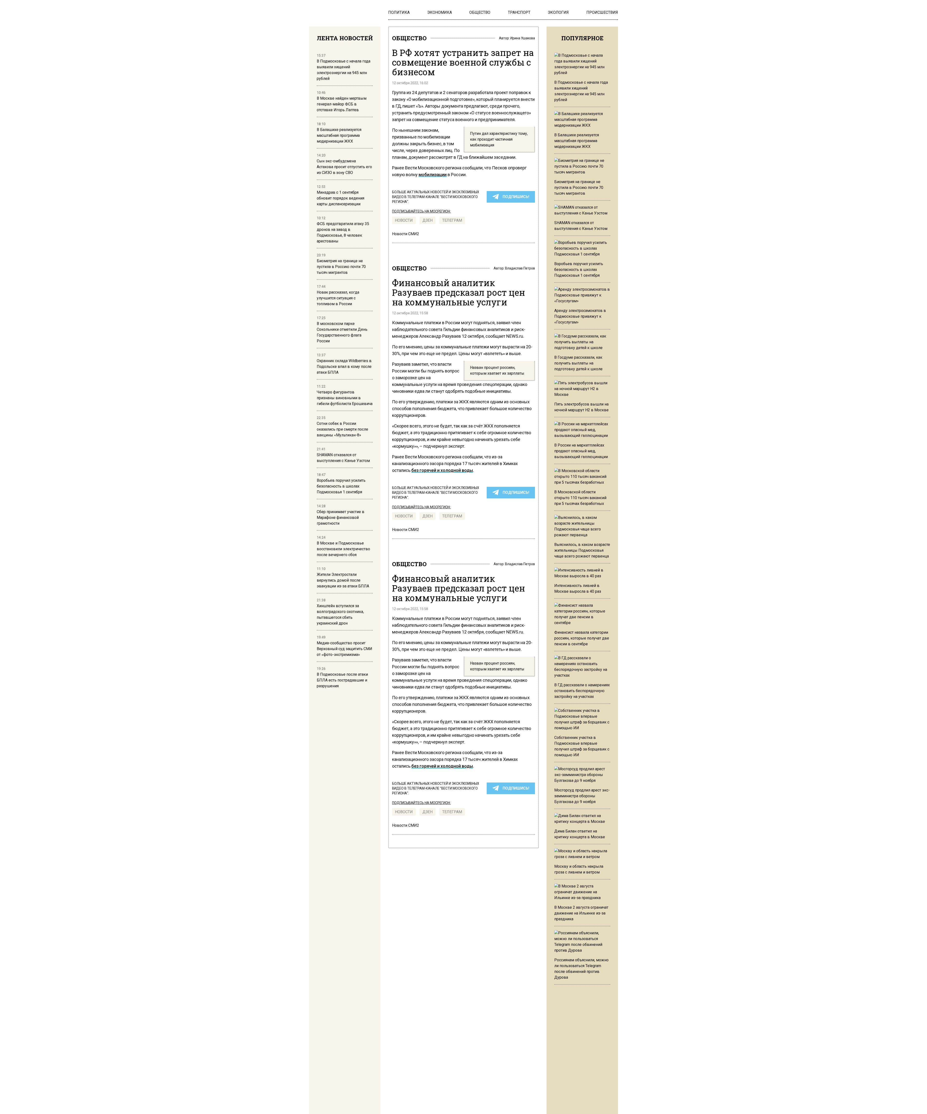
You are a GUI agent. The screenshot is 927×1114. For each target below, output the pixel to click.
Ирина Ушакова (522, 38)
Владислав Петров (520, 268)
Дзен (427, 220)
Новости (404, 220)
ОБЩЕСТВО (409, 38)
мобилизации (433, 174)
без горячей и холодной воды (442, 470)
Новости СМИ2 (405, 234)
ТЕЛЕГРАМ (452, 220)
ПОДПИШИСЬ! (516, 196)
